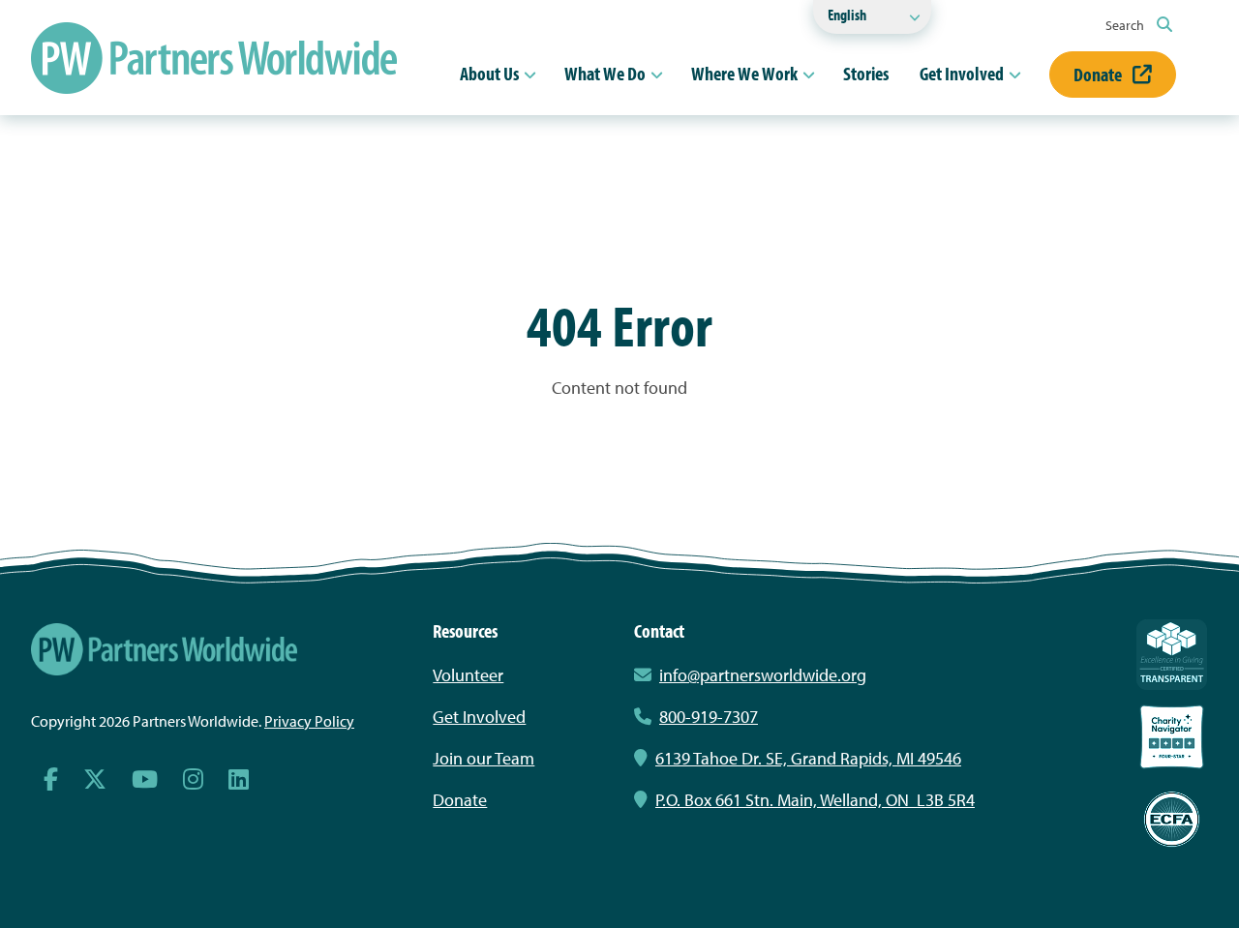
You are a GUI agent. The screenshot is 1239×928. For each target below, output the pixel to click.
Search (1126, 25)
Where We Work (744, 73)
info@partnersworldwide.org (762, 675)
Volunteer (468, 675)
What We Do (605, 73)
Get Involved (962, 73)
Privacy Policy (309, 721)
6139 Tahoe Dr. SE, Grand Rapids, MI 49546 (808, 758)
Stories (866, 73)
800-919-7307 (708, 716)
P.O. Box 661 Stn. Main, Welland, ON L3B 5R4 (815, 800)
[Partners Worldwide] (214, 58)
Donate (1099, 74)
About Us (489, 73)
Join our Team (483, 758)
